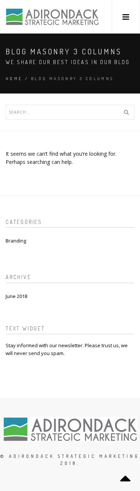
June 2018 (16, 296)
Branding (16, 240)
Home (14, 78)
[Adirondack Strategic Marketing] (52, 17)
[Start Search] (126, 112)
